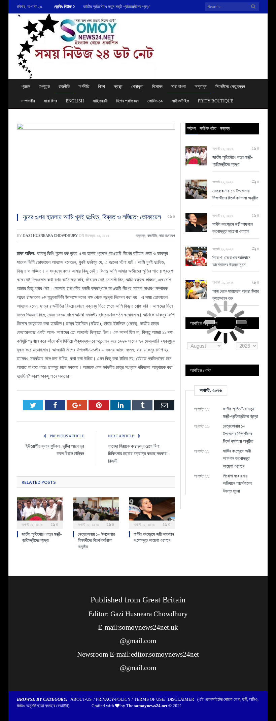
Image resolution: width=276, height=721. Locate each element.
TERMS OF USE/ (151, 699)
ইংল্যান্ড (44, 86)
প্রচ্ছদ (25, 86)
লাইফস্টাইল (180, 100)
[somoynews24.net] (87, 45)
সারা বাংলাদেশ (167, 235)
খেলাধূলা (137, 86)
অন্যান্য (201, 86)
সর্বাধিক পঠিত (208, 128)
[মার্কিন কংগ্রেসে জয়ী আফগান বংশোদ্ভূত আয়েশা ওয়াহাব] (152, 512)
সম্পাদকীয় (28, 100)
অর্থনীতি (83, 86)
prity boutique (215, 100)
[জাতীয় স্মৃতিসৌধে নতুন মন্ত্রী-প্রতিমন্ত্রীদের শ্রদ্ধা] (40, 512)
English (75, 100)
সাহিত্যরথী (100, 100)
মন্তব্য (225, 128)
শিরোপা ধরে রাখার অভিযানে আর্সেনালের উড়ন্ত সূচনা (231, 261)
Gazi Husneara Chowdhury (50, 235)
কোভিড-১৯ (155, 100)
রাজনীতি (64, 86)
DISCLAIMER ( (183, 699)
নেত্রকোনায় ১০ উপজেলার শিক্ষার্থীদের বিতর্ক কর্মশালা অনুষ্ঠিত (96, 540)
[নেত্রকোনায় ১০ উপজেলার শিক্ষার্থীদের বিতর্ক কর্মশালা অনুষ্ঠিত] (96, 512)
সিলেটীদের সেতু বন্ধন (230, 86)
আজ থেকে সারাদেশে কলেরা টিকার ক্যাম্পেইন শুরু (235, 294)
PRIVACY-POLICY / (115, 699)
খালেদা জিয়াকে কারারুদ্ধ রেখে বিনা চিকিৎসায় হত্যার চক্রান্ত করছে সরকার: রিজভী (138, 453)
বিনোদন (157, 86)
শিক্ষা (101, 86)
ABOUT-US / (83, 699)
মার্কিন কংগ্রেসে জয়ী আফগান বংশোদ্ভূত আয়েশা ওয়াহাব (232, 227)
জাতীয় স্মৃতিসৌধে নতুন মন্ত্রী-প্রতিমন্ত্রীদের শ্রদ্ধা (116, 6)
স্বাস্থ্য (118, 86)
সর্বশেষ (191, 128)
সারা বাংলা (178, 86)
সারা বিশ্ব (50, 100)
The (146, 705)
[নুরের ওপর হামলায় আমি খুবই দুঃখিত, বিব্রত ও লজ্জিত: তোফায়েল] (96, 165)
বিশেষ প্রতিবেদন (127, 100)
